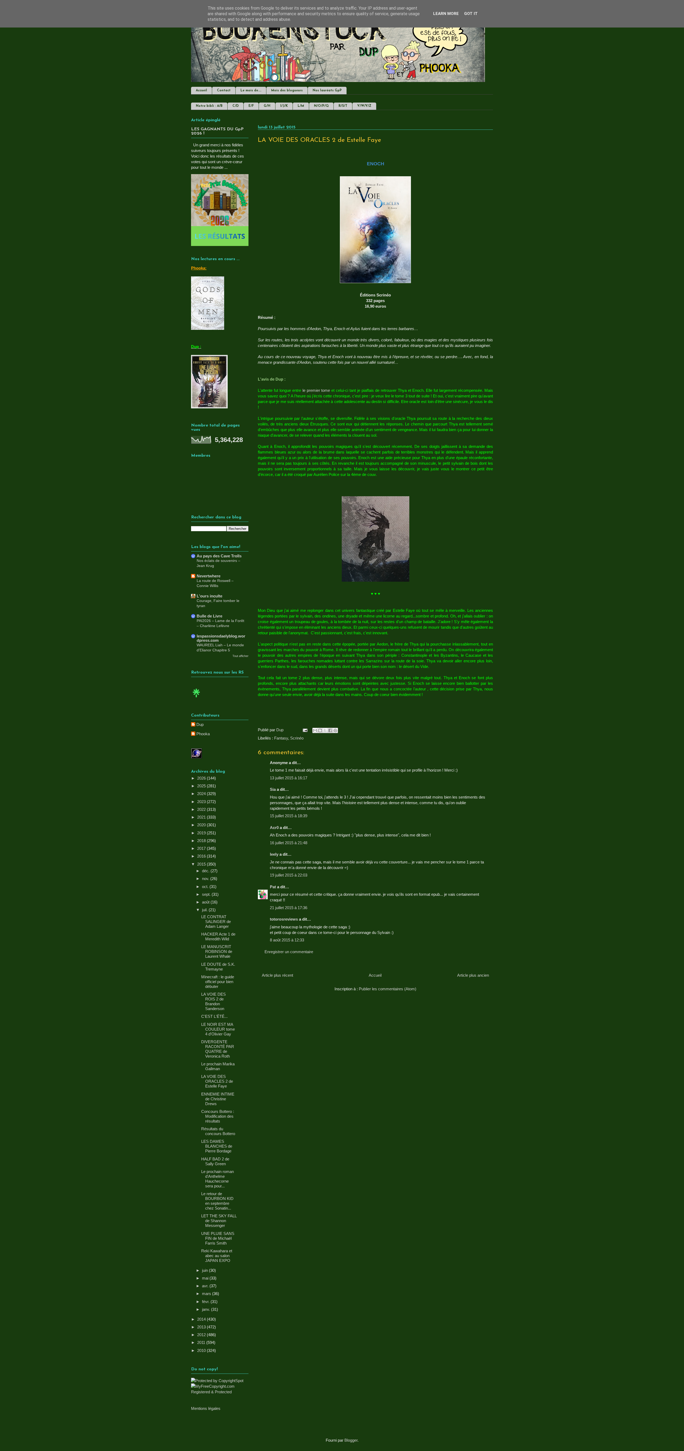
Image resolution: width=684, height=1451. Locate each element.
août (206, 902)
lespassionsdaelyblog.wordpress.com (221, 638)
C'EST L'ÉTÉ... (214, 1016)
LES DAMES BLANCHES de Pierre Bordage (216, 1146)
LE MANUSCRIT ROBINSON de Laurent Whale (216, 951)
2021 (202, 817)
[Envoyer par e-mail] (315, 730)
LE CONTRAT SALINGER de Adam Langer (216, 921)
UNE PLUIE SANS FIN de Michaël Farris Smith (217, 1238)
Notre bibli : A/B (209, 106)
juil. (205, 910)
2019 (202, 833)
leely (274, 854)
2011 (201, 1342)
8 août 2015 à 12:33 (287, 940)
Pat (273, 887)
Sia (273, 789)
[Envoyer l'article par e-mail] (305, 730)
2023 (202, 801)
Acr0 (274, 827)
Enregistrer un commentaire (289, 951)
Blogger (350, 1440)
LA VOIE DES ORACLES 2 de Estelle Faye (217, 1081)
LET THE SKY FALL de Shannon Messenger (218, 1221)
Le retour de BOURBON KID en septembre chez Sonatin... (217, 1200)
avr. (205, 1286)
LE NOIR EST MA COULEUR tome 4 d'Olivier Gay (218, 1029)
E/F (251, 106)
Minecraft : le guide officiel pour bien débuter (217, 982)
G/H (267, 106)
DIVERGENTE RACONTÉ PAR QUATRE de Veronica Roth (217, 1048)
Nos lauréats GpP (327, 90)
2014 (202, 1319)
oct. (205, 886)
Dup (200, 724)
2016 (202, 856)
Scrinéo (297, 738)
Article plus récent (277, 975)
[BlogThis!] (320, 730)
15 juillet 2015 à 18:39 (288, 816)
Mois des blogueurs (287, 90)
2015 (202, 864)
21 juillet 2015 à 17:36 (288, 907)
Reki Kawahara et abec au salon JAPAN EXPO (216, 1256)
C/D (235, 106)
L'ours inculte (209, 596)
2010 (202, 1350)
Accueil (201, 90)
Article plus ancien (473, 975)
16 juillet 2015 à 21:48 (288, 842)
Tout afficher (240, 656)
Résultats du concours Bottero (218, 1131)
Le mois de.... (250, 90)
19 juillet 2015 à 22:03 (288, 875)
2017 (202, 848)
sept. (207, 894)
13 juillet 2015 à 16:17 (288, 778)
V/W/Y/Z (364, 106)
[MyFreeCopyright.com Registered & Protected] (219, 1392)
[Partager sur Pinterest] (335, 730)
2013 (202, 1327)
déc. (206, 871)
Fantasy (281, 738)
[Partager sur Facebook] (330, 730)
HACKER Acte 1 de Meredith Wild (218, 936)
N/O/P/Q (321, 106)
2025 (202, 786)
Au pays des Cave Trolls (219, 556)
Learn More (446, 13)
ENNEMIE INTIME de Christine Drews (217, 1099)
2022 (202, 809)
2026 (202, 778)
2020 (202, 825)
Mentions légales (205, 1408)
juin (205, 1270)
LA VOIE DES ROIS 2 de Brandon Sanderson (213, 1001)
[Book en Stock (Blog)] (196, 698)
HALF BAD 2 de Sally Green (215, 1161)
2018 (202, 840)
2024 (202, 793)
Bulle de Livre (209, 616)
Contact (224, 90)
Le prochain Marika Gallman (218, 1066)
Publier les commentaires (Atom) (387, 989)
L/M (301, 106)
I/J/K (284, 106)
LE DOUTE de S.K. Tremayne (218, 966)
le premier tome (316, 390)
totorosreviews (284, 919)
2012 (202, 1334)
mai (205, 1278)
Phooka (203, 734)
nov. (206, 878)
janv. (206, 1309)
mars (207, 1293)
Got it (471, 13)
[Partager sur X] (325, 730)
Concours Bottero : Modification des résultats (217, 1116)
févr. (206, 1301)
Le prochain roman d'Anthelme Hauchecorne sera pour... (217, 1178)
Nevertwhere (208, 576)
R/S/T (343, 106)
